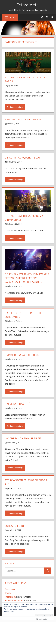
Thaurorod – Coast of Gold (23, 119)
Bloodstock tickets (14, 600)
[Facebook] (37, 17)
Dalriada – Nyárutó (17, 404)
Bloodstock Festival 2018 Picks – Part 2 (26, 79)
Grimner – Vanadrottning (22, 355)
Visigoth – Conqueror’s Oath (23, 158)
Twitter (8, 592)
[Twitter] (42, 17)
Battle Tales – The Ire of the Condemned (23, 315)
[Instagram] (47, 17)
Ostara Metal (28, 5)
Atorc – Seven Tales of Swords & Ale (26, 482)
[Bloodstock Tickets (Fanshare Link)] (52, 17)
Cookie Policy (9, 611)
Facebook (10, 589)
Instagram (10, 596)
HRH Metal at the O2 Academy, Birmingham (24, 218)
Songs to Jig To (14, 526)
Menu (12, 17)
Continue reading (14, 107)
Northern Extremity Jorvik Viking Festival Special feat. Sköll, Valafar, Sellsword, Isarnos (27, 278)
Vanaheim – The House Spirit (23, 438)
